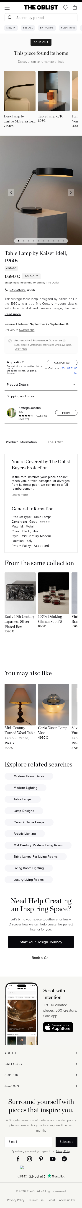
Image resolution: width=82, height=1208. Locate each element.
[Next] (71, 192)
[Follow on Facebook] (18, 1159)
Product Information (21, 442)
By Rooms (47, 28)
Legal (51, 1200)
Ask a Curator (62, 363)
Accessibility (67, 1200)
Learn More (21, 349)
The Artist (55, 442)
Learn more (20, 494)
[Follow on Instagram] (29, 1159)
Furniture (68, 28)
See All (28, 28)
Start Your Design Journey (41, 942)
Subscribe (66, 1141)
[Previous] (11, 192)
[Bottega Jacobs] (12, 413)
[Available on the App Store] (41, 1168)
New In (11, 28)
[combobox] (41, 18)
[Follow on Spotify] (64, 1159)
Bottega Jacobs (29, 407)
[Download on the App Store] (58, 1027)
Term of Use (36, 1200)
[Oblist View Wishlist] (65, 7)
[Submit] (10, 18)
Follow (66, 413)
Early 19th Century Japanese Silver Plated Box (20, 622)
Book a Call (41, 957)
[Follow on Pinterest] (41, 1159)
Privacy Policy (63, 1151)
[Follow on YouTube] (53, 1159)
